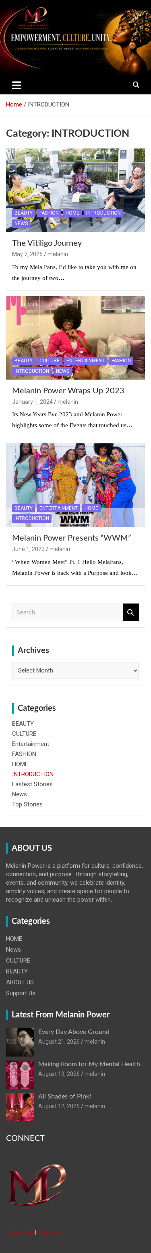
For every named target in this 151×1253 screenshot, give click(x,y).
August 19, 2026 (59, 1074)
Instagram (19, 1232)
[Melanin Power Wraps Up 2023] (75, 338)
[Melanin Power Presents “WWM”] (75, 485)
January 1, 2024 (32, 402)
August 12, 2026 (59, 1106)
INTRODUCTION (103, 213)
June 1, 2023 (28, 549)
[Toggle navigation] (16, 85)
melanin (58, 254)
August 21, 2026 (59, 1041)
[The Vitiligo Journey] (75, 190)
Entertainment (85, 360)
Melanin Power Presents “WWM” (71, 538)
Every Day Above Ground (74, 1032)
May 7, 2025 (27, 254)
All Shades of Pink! (64, 1096)
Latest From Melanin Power (61, 1015)
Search (131, 613)
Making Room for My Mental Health (89, 1064)
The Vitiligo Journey (47, 243)
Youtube (49, 1232)
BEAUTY (23, 213)
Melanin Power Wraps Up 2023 (68, 391)
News (21, 223)
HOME (72, 213)
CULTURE (49, 360)
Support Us (20, 993)
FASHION (49, 213)
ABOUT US (20, 982)
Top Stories (27, 804)
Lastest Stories (32, 784)
